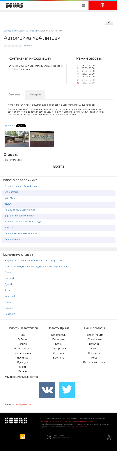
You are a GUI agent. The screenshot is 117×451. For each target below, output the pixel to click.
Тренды (22, 344)
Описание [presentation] (14, 94)
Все (23, 335)
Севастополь (58, 335)
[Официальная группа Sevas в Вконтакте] (47, 390)
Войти (58, 166)
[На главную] (13, 5)
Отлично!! (9, 302)
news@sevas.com (23, 405)
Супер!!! (8, 284)
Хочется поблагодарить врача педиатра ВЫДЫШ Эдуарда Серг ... (37, 267)
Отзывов (26, 46)
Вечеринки (94, 353)
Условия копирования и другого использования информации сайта (67, 421)
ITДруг (8, 204)
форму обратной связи (79, 427)
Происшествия (22, 349)
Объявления (94, 339)
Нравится (8, 125)
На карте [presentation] (35, 94)
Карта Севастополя (94, 362)
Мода (94, 358)
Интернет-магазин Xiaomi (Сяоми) (21, 186)
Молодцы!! (10, 296)
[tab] (14, 95)
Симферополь (58, 349)
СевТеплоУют (11, 192)
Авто (20, 31)
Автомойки (31, 31)
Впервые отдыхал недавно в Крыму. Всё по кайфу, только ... (34, 261)
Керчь (58, 344)
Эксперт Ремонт (13, 240)
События (23, 339)
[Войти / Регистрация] (103, 5)
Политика (22, 358)
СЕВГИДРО (10, 198)
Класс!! (8, 290)
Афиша (94, 349)
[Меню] (44, 5)
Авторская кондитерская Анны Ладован (24, 222)
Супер (8, 273)
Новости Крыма (94, 335)
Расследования (22, 353)
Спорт (22, 367)
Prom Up (9, 228)
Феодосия (58, 353)
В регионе (58, 358)
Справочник (10, 31)
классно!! (9, 278)
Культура (22, 362)
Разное (22, 371)
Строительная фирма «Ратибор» (21, 234)
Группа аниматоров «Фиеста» (19, 216)
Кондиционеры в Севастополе (20, 210)
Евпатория (58, 339)
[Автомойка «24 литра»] (17, 139)
